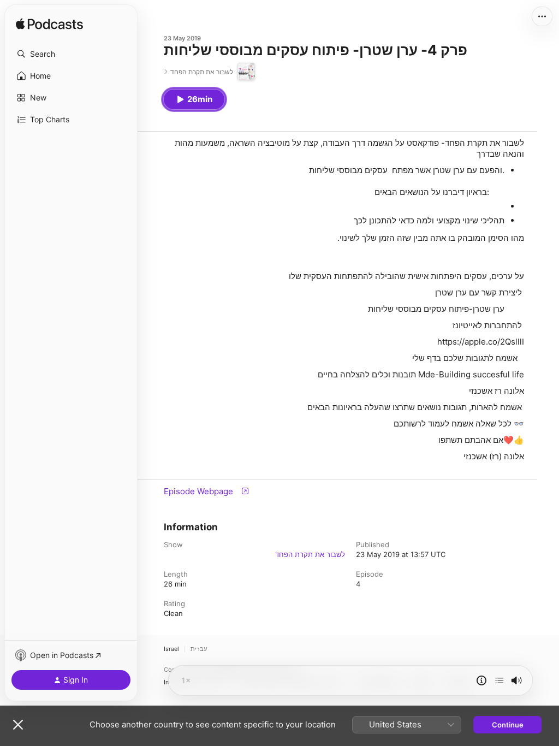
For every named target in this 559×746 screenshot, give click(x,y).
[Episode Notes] (481, 680)
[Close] (18, 725)
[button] (71, 54)
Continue (508, 724)
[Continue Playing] (499, 680)
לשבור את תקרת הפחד (310, 554)
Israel (171, 649)
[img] (49, 24)
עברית (199, 649)
